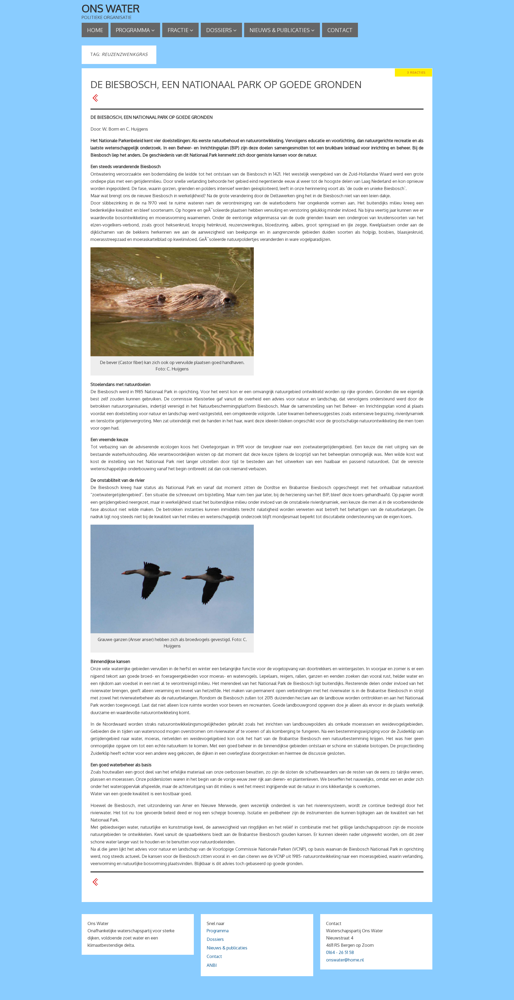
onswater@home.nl (345, 960)
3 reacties (416, 72)
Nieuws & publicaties (227, 947)
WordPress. (288, 994)
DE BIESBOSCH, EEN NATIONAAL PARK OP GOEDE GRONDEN (226, 84)
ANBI (212, 965)
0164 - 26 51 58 (340, 952)
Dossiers (215, 939)
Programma (218, 930)
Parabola (266, 994)
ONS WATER (111, 8)
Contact (214, 956)
